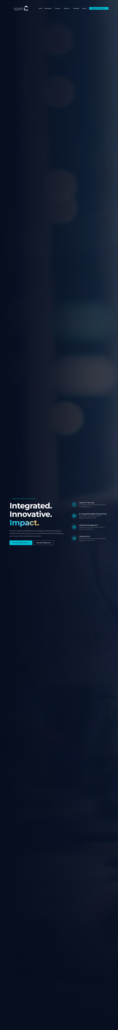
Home (40, 8)
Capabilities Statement (98, 8)
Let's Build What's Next (20, 542)
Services (57, 8)
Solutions (66, 8)
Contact (84, 8)
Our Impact (76, 8)
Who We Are (48, 8)
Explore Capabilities (43, 542)
